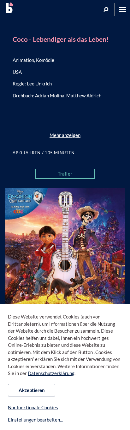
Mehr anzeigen (65, 135)
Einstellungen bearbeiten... (35, 419)
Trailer (65, 174)
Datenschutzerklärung (51, 373)
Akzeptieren (32, 390)
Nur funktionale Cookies (33, 407)
